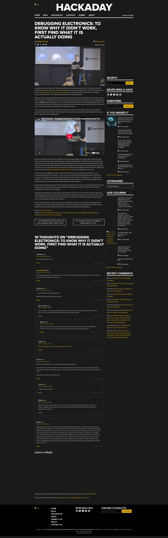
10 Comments (100, 41)
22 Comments (124, 137)
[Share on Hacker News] (40, 44)
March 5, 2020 (100, 45)
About (92, 15)
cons (42, 210)
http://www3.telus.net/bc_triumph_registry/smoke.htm (55, 346)
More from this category (114, 175)
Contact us (120, 94)
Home (37, 15)
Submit (82, 15)
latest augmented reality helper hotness (61, 170)
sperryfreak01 (41, 270)
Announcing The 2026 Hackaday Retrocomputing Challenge (124, 249)
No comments (124, 210)
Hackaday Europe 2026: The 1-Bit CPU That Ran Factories (125, 132)
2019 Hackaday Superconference (51, 213)
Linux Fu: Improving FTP (125, 260)
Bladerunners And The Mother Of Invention (125, 156)
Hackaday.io (57, 15)
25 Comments (124, 172)
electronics (38, 215)
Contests (70, 15)
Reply (38, 263)
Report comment (98, 263)
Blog (45, 15)
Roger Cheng (42, 41)
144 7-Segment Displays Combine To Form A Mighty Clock (88, 222)
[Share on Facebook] (35, 44)
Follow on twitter (111, 94)
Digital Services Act (119, 529)
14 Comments (124, 255)
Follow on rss (117, 94)
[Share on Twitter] (38, 44)
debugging (83, 213)
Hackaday (84, 7)
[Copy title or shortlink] (46, 44)
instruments (58, 215)
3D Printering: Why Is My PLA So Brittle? (125, 234)
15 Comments (124, 264)
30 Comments (124, 161)
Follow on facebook (108, 94)
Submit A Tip (56, 519)
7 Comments (123, 151)
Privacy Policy (99, 529)
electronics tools (48, 215)
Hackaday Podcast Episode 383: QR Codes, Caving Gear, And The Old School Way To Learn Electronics (125, 202)
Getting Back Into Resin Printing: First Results (125, 166)
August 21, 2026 (127, 15)
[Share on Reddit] (43, 44)
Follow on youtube (114, 94)
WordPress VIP (87, 533)
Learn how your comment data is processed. (74, 498)
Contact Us (56, 525)
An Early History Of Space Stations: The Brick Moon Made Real (125, 120)
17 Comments (124, 127)
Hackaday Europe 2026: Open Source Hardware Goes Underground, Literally (125, 144)
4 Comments (123, 229)
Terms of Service (108, 529)
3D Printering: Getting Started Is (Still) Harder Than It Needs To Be (50, 222)
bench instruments (68, 213)
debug (77, 213)
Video (54, 516)
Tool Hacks (48, 210)
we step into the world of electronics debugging (53, 92)
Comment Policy (90, 494)
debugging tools (93, 213)
